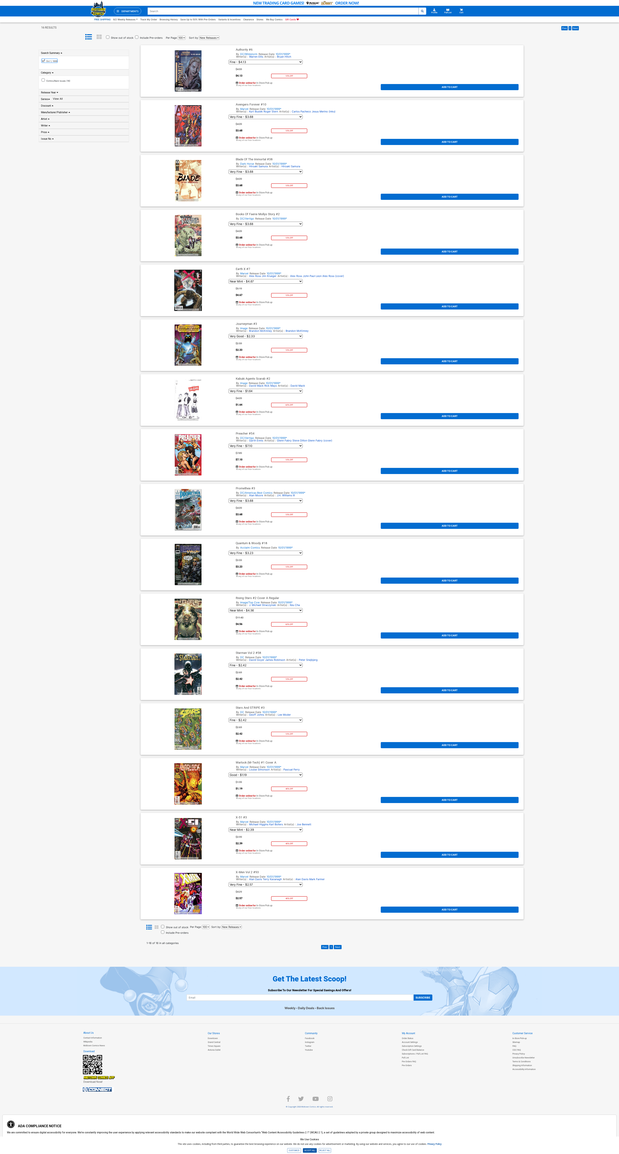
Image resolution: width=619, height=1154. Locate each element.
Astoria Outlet (214, 1050)
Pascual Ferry (291, 769)
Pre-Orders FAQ (409, 1061)
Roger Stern (271, 111)
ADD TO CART (450, 87)
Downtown (213, 1038)
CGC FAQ (516, 1050)
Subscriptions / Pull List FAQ (415, 1054)
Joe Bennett (304, 824)
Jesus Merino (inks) (323, 111)
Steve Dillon (299, 440)
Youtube (309, 1050)
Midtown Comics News (94, 1045)
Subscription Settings (412, 1046)
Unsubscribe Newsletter (523, 1057)
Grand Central (214, 1042)
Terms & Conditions (521, 1061)
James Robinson (275, 659)
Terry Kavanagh (272, 879)
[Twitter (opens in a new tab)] (301, 1100)
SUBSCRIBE (423, 997)
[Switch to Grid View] (99, 37)
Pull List (405, 1057)
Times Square (214, 1046)
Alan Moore (256, 495)
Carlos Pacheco (301, 111)
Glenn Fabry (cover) (320, 440)
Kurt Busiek (256, 111)
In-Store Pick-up (519, 1038)
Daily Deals (306, 1008)
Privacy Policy (518, 1054)
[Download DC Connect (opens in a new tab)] (103, 1089)
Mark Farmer (317, 879)
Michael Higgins (258, 824)
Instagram (309, 1042)
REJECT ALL (324, 1150)
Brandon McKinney (260, 330)
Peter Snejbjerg (308, 659)
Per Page (171, 37)
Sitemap (516, 1042)
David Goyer (256, 659)
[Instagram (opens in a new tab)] (330, 1100)
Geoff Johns (256, 714)
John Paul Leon (312, 276)
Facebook (309, 1038)
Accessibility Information (524, 1069)
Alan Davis (255, 879)
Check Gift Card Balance (413, 1050)
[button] (127, 11)
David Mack (256, 385)
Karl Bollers (276, 824)
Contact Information (92, 1038)
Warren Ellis (256, 56)
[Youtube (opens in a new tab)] (316, 1100)
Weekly (290, 1008)
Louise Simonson (259, 769)
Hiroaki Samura (258, 166)
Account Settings (410, 1042)
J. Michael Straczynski (262, 605)
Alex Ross (255, 276)
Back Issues (326, 1008)
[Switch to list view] (88, 37)
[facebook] (288, 1100)
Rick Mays (270, 385)
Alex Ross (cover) (333, 276)
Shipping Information (522, 1065)
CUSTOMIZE (294, 1150)
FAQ (514, 1046)
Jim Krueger (269, 276)
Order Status (407, 1038)
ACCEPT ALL (309, 1150)
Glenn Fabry (284, 440)
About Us (88, 1032)
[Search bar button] (422, 11)
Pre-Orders (407, 1065)
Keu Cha (295, 605)
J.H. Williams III (286, 495)
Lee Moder (284, 714)
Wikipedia (87, 1041)
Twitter (308, 1046)
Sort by (193, 37)
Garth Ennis (256, 440)
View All (58, 98)
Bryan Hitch (284, 56)
